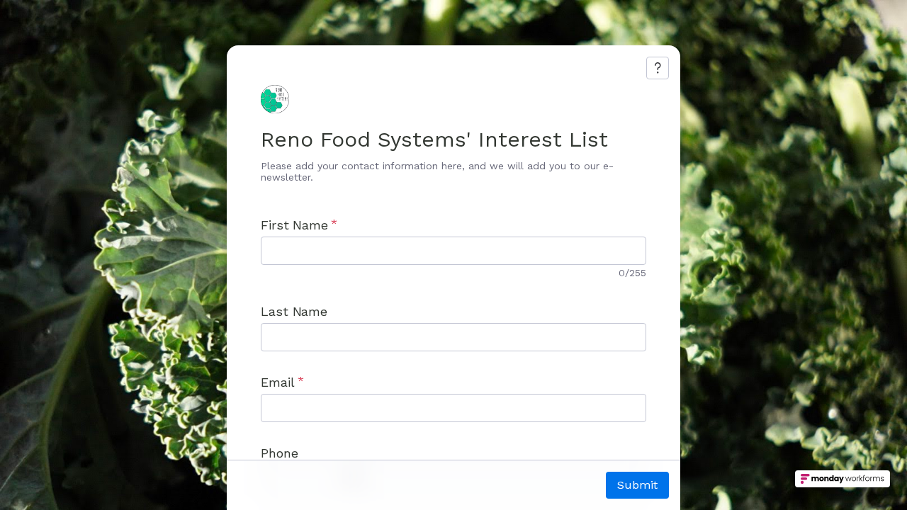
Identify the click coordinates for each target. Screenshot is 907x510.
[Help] (657, 68)
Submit (637, 485)
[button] (842, 483)
